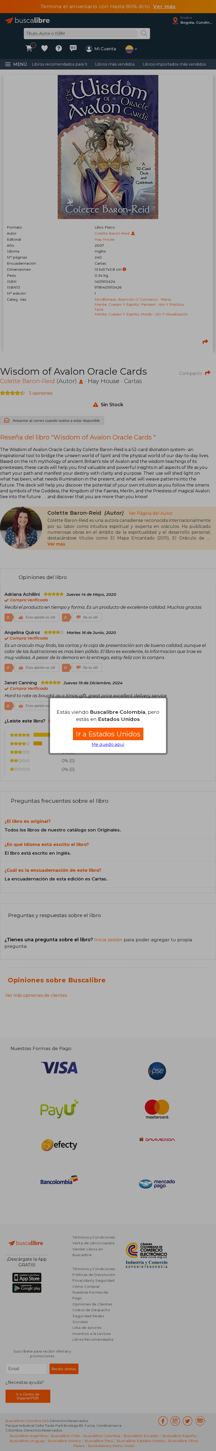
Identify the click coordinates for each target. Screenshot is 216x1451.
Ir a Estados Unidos (108, 734)
